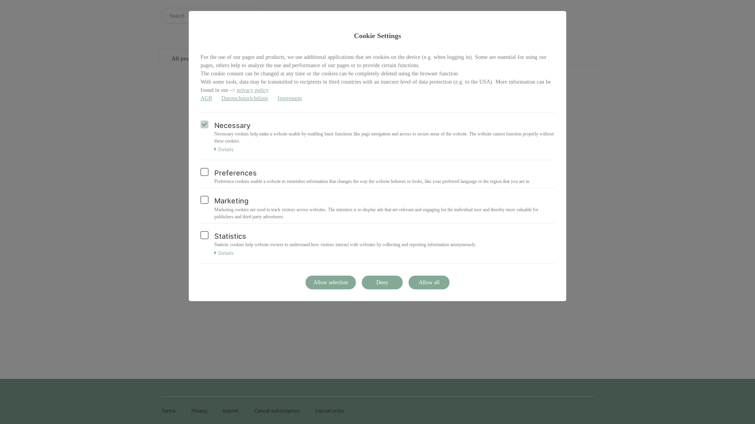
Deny (382, 282)
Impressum (290, 98)
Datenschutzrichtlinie (244, 98)
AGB (206, 98)
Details (226, 149)
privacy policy (253, 90)
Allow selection (330, 282)
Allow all (429, 282)
